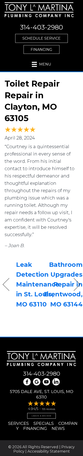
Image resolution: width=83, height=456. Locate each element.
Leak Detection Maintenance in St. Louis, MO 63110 (37, 284)
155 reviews (48, 409)
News (58, 428)
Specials (43, 423)
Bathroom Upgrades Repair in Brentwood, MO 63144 (63, 284)
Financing (35, 428)
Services (18, 423)
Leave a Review (41, 416)
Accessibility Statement (48, 451)
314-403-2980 (41, 373)
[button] (41, 38)
